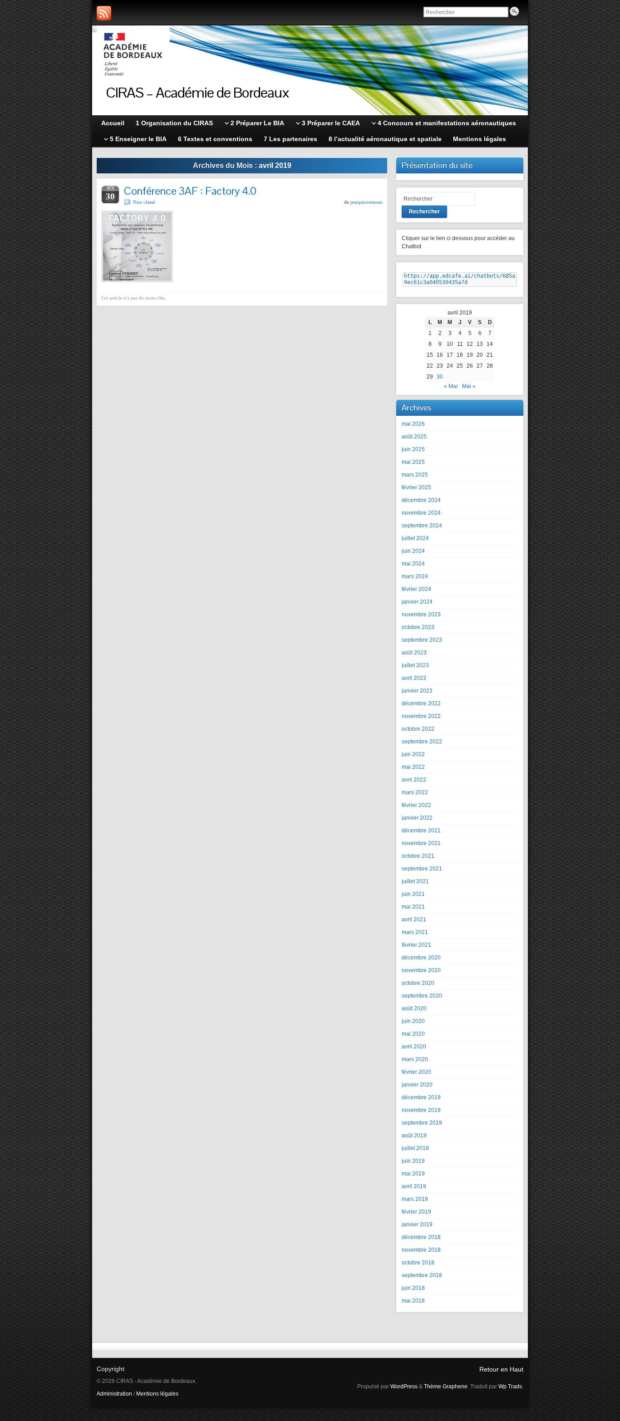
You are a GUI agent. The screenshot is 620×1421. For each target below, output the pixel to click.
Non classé (144, 202)
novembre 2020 (421, 970)
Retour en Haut (501, 1369)
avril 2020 (414, 1046)
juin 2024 (413, 551)
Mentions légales (157, 1394)
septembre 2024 (422, 525)
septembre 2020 (422, 996)
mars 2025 (415, 475)
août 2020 (414, 1008)
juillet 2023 (415, 665)
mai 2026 (413, 424)
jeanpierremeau (366, 202)
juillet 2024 (415, 538)
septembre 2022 (422, 741)
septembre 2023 (422, 640)
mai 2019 (413, 1173)
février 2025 (416, 487)
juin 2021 (413, 894)
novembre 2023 (421, 614)
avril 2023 (414, 678)
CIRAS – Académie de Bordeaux (198, 92)
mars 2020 (415, 1059)
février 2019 (416, 1212)
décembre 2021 (421, 830)
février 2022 (416, 805)
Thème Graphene (445, 1386)
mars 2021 (415, 932)
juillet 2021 (415, 881)
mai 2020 (413, 1034)
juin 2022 (413, 754)
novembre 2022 (421, 716)
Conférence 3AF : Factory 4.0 (190, 191)
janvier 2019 (417, 1224)
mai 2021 (413, 907)
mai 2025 (413, 462)
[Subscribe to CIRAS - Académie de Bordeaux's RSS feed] (104, 13)
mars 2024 (415, 576)
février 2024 (416, 589)
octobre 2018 (418, 1262)
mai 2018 (413, 1301)
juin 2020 (413, 1021)
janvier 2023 (417, 691)
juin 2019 (413, 1161)
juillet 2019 (415, 1148)
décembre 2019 (421, 1097)
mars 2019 (415, 1199)
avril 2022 (414, 780)
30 (440, 377)
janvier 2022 (417, 818)
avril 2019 (414, 1186)
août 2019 (414, 1135)
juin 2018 (413, 1288)
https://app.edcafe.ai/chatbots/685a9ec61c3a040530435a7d (459, 279)
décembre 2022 (421, 703)
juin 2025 (413, 449)
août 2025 (414, 436)
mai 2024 (413, 564)
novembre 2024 (421, 513)
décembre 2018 (421, 1237)
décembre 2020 (421, 957)
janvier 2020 (417, 1085)
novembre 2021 (421, 843)
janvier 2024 (417, 602)
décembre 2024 (421, 500)
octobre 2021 (418, 856)
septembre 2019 (422, 1123)
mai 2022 (413, 767)
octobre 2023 (418, 627)
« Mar (451, 386)
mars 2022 (415, 792)
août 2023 (414, 652)
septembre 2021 (422, 868)
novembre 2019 (421, 1110)
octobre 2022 (418, 729)
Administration (114, 1394)
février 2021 (416, 945)
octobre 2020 (418, 983)
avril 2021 (414, 919)
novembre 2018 (421, 1250)
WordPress (404, 1386)
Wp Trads (510, 1386)
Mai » (469, 386)
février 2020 (416, 1072)
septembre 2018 (422, 1275)
